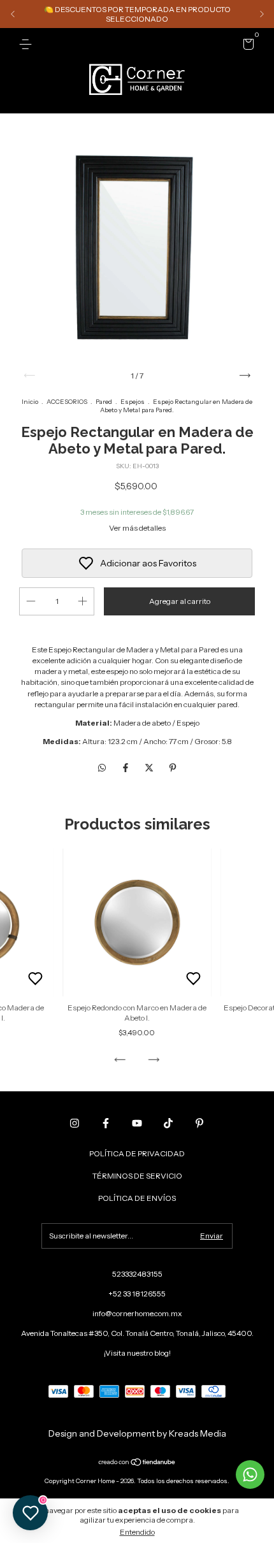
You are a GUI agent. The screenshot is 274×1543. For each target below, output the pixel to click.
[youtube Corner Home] (137, 1123)
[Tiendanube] (137, 1463)
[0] (246, 46)
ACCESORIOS (67, 402)
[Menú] (27, 44)
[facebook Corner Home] (106, 1123)
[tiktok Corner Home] (168, 1123)
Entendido (137, 1532)
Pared (104, 402)
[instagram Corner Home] (74, 1123)
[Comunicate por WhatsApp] (250, 1474)
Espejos (132, 402)
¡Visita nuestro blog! (137, 1353)
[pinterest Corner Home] (199, 1123)
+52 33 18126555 (137, 1293)
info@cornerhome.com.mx (137, 1313)
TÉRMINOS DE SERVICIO (137, 1176)
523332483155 (137, 1274)
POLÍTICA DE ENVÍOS (137, 1198)
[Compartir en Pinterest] (172, 767)
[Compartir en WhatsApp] (101, 767)
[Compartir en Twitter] (150, 767)
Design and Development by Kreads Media (137, 1433)
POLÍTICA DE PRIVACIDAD (137, 1153)
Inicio (30, 402)
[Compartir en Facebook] (126, 767)
